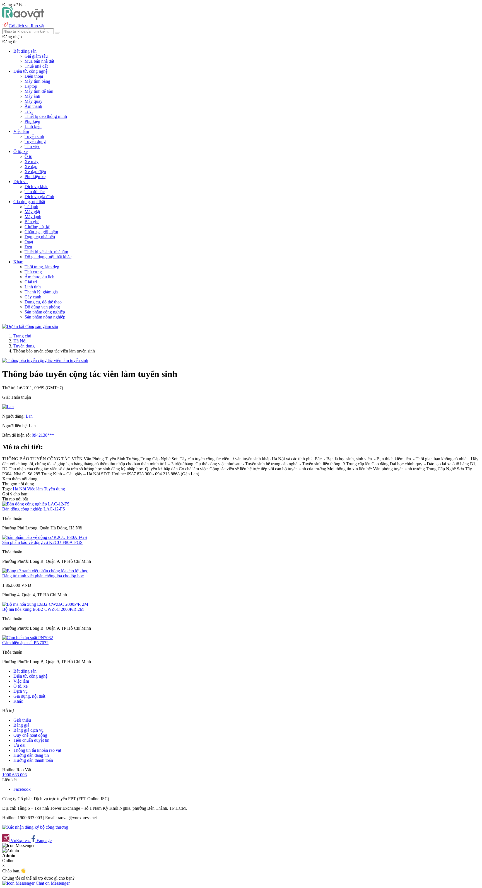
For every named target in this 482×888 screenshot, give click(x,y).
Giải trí (31, 281)
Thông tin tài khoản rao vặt (37, 750)
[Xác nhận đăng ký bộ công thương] (35, 827)
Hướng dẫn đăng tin (31, 755)
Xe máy (31, 161)
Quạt (29, 241)
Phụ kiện (32, 121)
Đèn (28, 246)
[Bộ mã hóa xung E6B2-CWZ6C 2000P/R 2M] (45, 604)
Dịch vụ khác (36, 186)
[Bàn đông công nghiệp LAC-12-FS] (35, 504)
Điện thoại (34, 76)
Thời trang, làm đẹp (42, 266)
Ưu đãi (19, 745)
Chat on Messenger (52, 883)
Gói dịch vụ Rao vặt (26, 25)
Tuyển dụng (35, 141)
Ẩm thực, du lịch (39, 276)
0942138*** (43, 435)
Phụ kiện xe (35, 176)
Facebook (22, 789)
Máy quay (33, 101)
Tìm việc (32, 146)
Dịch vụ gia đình (39, 196)
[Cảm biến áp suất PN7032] (27, 637)
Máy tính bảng (37, 81)
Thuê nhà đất (36, 66)
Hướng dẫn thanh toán (33, 760)
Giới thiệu (22, 720)
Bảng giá (21, 725)
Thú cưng (33, 271)
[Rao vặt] (23, 18)
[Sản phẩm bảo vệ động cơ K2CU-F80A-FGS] (44, 537)
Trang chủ (22, 336)
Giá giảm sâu (36, 56)
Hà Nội (19, 341)
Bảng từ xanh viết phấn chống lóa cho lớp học (43, 575)
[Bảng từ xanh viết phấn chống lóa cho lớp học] (45, 570)
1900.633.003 (14, 774)
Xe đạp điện (35, 171)
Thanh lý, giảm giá (41, 291)
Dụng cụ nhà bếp (40, 236)
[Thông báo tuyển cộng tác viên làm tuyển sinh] (45, 360)
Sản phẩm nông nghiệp (45, 317)
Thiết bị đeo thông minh (46, 116)
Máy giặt (32, 211)
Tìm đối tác (35, 191)
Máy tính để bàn (39, 91)
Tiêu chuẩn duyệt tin (31, 740)
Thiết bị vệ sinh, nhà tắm (46, 251)
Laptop (31, 86)
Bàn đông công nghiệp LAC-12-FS (33, 509)
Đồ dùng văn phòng (42, 307)
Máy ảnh (32, 96)
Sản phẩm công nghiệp (45, 312)
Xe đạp (31, 166)
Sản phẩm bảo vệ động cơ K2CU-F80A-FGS (42, 542)
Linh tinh (33, 286)
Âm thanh (33, 106)
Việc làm (35, 488)
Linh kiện (33, 126)
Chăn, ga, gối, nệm (41, 231)
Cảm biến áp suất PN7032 (25, 642)
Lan (29, 416)
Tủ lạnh (31, 206)
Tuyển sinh (34, 136)
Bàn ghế (32, 221)
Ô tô (28, 156)
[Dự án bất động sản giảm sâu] (30, 326)
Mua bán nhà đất (39, 61)
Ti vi (29, 111)
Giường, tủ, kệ (37, 226)
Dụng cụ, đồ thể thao (43, 302)
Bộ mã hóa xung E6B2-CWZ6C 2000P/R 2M (43, 609)
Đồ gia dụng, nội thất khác (48, 256)
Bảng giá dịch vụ (28, 730)
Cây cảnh (33, 297)
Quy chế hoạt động (30, 735)
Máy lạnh (33, 216)
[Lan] (8, 406)
